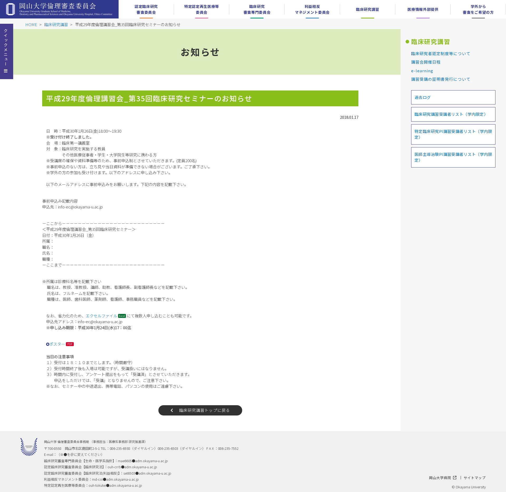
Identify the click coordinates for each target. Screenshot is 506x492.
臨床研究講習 (56, 24)
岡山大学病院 (440, 477)
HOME (31, 24)
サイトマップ (475, 477)
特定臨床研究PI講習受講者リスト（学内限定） (453, 134)
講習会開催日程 (426, 62)
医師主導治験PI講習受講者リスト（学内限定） (453, 157)
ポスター (57, 344)
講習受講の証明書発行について (440, 79)
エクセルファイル (101, 315)
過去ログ (423, 97)
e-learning (422, 70)
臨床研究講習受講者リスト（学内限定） (451, 114)
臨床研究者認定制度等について (440, 53)
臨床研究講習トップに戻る (204, 410)
